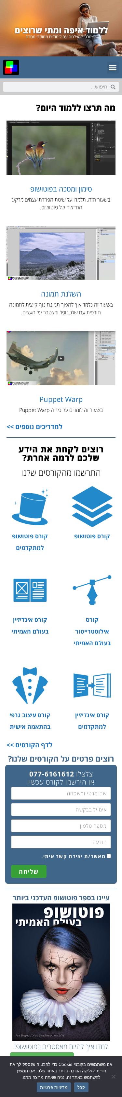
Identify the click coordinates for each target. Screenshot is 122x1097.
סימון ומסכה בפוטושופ (61, 188)
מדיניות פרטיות (54, 1087)
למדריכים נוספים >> (34, 426)
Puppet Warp (61, 399)
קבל (81, 1087)
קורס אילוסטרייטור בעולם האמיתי (92, 631)
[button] (113, 68)
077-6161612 (51, 773)
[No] (114, 1076)
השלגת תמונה (61, 293)
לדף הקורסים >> (29, 745)
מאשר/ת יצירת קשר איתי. (73, 856)
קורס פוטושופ (92, 536)
